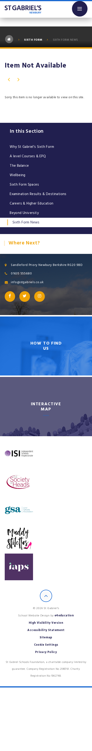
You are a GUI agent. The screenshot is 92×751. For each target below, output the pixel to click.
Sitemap (46, 638)
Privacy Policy (46, 652)
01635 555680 (21, 273)
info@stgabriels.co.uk (27, 282)
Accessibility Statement (45, 630)
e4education (64, 616)
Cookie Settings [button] (46, 645)
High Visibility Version (46, 623)
